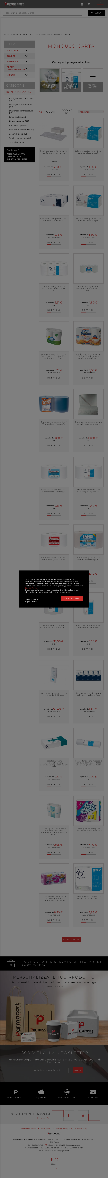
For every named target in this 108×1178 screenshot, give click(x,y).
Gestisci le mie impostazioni (32, 600)
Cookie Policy (31, 588)
